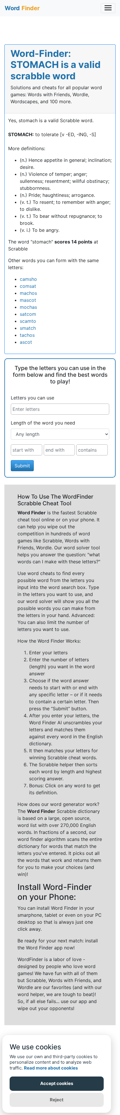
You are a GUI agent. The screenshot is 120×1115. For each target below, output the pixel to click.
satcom (28, 314)
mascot (28, 300)
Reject (56, 1099)
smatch (28, 328)
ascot (26, 342)
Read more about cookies (51, 1068)
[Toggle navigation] (108, 8)
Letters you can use (32, 398)
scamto (28, 321)
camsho (28, 279)
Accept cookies (56, 1083)
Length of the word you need (43, 423)
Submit (22, 466)
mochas (28, 307)
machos (28, 293)
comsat (28, 286)
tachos (27, 335)
